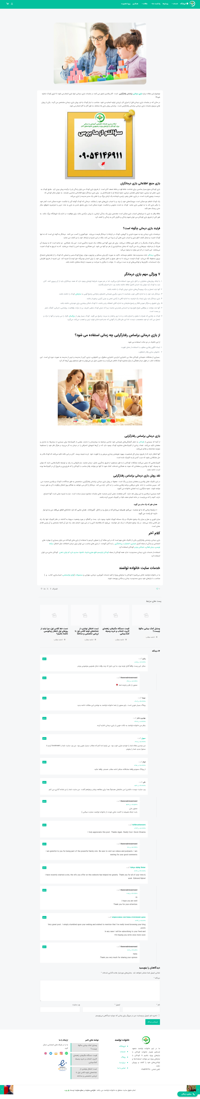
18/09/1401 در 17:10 (132, 847)
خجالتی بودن (139, 547)
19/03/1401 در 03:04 (139, 701)
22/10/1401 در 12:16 (132, 950)
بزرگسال (72, 316)
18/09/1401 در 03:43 (139, 828)
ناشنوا (82, 552)
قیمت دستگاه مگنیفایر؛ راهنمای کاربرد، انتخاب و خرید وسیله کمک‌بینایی (115, 631)
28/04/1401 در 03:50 (139, 765)
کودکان (141, 441)
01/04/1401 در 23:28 (139, 721)
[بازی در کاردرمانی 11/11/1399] (193, 1089)
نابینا (87, 552)
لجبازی (134, 543)
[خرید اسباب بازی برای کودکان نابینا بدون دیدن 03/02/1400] (6, 1089)
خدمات (175, 3)
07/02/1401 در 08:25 (139, 662)
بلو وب (67, 1090)
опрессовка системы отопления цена (128, 917)
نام (158, 1004)
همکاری (135, 3)
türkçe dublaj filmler (137, 867)
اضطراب (127, 543)
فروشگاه (183, 3)
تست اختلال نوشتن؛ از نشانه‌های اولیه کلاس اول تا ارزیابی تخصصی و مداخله (87, 631)
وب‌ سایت (76, 1004)
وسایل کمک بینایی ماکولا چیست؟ (149, 630)
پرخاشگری (119, 543)
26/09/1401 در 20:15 (132, 893)
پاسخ (44, 659)
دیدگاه (157, 978)
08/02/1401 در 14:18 (132, 681)
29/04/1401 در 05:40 (139, 785)
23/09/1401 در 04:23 (139, 871)
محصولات (79, 575)
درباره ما (122, 1062)
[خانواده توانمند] (192, 3)
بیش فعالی (149, 547)
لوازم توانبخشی (68, 575)
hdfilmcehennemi (138, 824)
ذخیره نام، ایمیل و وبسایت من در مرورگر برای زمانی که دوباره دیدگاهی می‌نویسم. (126, 1015)
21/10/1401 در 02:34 (140, 921)
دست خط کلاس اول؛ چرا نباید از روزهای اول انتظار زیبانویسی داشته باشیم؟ (54, 631)
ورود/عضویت (125, 3)
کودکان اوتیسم (103, 552)
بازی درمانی (137, 93)
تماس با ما (121, 1068)
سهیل (143, 738)
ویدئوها (165, 3)
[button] (187, 1094)
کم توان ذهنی (64, 552)
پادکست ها (156, 3)
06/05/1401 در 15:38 (131, 804)
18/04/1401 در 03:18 (140, 742)
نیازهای (78, 294)
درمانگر (151, 255)
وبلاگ (123, 1057)
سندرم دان (74, 552)
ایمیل (117, 1004)
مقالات (145, 3)
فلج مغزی (93, 552)
